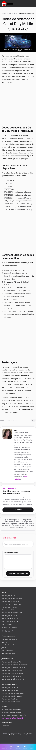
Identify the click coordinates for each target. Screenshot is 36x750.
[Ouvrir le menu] (32, 3)
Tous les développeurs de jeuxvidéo (14, 715)
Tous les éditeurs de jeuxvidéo (12, 712)
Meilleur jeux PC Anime (9, 610)
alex (15, 430)
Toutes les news (13, 735)
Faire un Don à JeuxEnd (9, 627)
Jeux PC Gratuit (7, 624)
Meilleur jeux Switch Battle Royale (13, 693)
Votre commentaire (11, 553)
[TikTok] (12, 631)
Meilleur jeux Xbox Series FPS (11, 662)
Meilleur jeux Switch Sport (10, 699)
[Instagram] (6, 631)
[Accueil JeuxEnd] (8, 3)
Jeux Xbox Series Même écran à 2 (13, 676)
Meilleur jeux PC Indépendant (12, 613)
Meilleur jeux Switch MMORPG (12, 696)
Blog (10, 13)
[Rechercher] (28, 3)
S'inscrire (22, 735)
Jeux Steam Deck (7, 651)
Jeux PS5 (4, 642)
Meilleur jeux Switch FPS (10, 690)
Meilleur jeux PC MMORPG (10, 601)
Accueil (4, 13)
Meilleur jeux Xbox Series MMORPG (13, 668)
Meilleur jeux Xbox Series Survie (12, 673)
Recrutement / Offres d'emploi (12, 718)
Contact (29, 733)
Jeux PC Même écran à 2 (10, 618)
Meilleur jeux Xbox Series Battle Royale (15, 665)
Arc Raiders (5, 726)
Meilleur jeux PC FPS (8, 596)
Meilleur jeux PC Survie (9, 616)
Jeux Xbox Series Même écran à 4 (13, 679)
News (15, 13)
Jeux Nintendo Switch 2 (9, 639)
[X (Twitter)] (9, 631)
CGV (24, 733)
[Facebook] (3, 631)
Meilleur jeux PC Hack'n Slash (11, 604)
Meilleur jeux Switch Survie (11, 702)
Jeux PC (4, 648)
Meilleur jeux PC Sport (9, 607)
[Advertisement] (18, 104)
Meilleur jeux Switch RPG (10, 688)
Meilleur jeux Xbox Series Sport (12, 670)
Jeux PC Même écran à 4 (10, 621)
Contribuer (18, 510)
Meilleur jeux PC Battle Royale (12, 598)
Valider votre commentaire (18, 573)
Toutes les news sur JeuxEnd (11, 709)
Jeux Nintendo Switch (9, 653)
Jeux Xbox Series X (8, 645)
